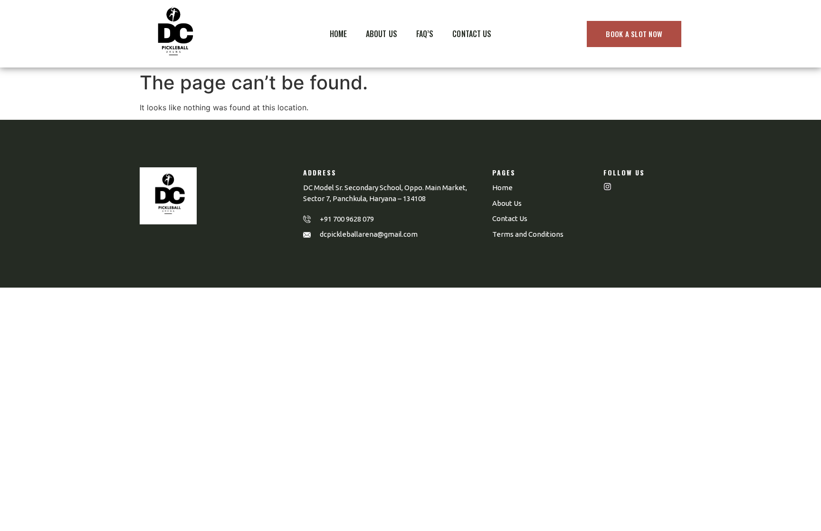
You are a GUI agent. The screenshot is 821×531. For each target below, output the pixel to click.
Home (338, 33)
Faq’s (425, 33)
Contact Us (471, 33)
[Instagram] (607, 187)
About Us (381, 33)
